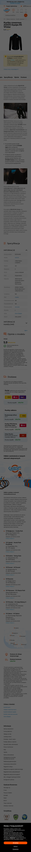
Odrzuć (16, 846)
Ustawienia (15, 849)
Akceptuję (15, 843)
